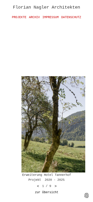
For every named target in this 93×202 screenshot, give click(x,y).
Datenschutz (71, 17)
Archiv (34, 17)
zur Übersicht (46, 192)
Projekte (19, 17)
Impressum (50, 17)
